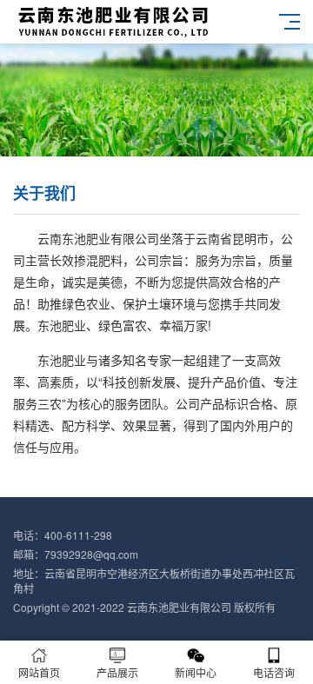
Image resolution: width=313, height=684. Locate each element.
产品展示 (117, 672)
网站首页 (39, 672)
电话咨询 (274, 672)
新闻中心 (195, 672)
